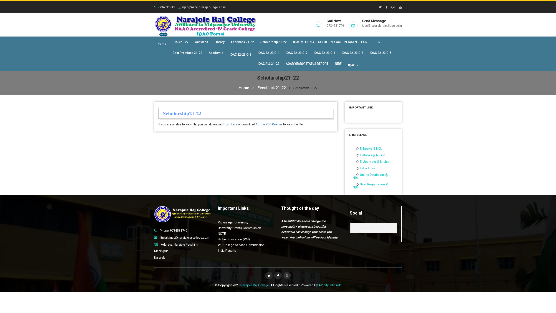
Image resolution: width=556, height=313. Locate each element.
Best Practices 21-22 (187, 53)
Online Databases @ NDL (370, 176)
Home (161, 43)
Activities (201, 42)
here (234, 124)
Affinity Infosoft (330, 285)
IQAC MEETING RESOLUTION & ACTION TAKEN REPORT (331, 42)
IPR (378, 42)
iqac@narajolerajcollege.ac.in (204, 7)
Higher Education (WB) (234, 239)
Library (220, 42)
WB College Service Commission (241, 245)
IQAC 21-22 (181, 42)
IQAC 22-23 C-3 (352, 53)
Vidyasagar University (233, 222)
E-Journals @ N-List (374, 161)
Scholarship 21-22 (273, 42)
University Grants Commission (239, 228)
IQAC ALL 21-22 (268, 63)
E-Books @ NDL (371, 148)
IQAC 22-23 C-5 (380, 53)
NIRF (338, 63)
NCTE (222, 234)
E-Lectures (367, 168)
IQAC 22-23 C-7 (296, 53)
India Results (227, 251)
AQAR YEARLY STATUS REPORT (307, 63)
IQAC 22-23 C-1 (324, 53)
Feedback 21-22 (242, 42)
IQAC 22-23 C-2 (240, 54)
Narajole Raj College (372, 228)
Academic (216, 53)
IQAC (351, 65)
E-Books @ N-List (372, 155)
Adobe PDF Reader (269, 124)
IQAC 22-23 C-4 (268, 53)
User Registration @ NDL (370, 186)
